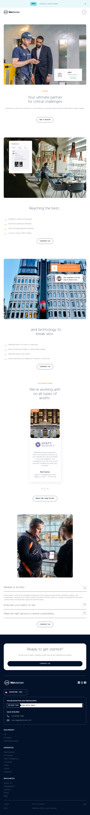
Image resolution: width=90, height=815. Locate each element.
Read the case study (45, 498)
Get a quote (45, 120)
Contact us (45, 241)
